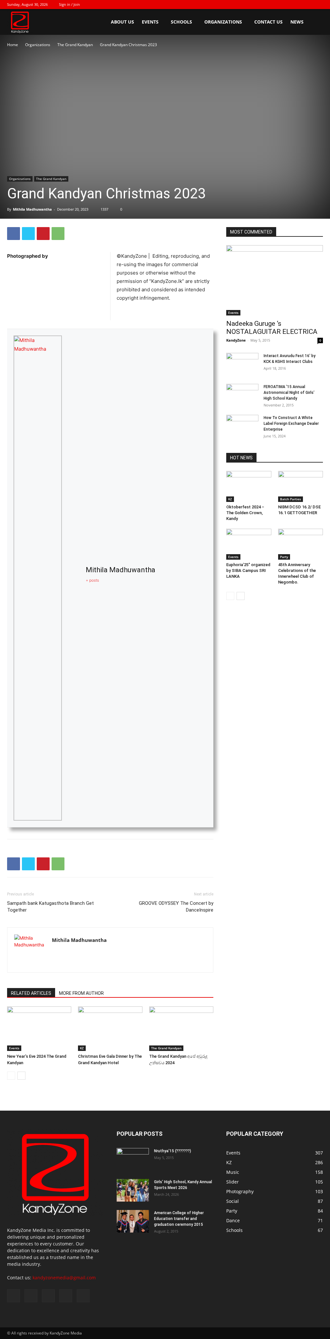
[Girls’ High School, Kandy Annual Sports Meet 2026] (133, 1190)
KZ (82, 1048)
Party (284, 557)
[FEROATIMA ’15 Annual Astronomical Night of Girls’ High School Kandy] (242, 395)
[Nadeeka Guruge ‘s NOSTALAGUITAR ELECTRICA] (274, 280)
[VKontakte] (307, 4)
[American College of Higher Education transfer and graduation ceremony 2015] (133, 1221)
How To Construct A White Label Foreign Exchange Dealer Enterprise (291, 423)
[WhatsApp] (58, 233)
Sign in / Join (69, 4)
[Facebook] (275, 4)
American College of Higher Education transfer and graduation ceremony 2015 (179, 1219)
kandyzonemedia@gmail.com (64, 1277)
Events (150, 22)
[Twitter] (286, 4)
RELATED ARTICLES (31, 993)
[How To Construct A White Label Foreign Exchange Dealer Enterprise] (242, 426)
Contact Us (268, 22)
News (297, 22)
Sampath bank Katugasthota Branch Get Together (50, 906)
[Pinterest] (43, 233)
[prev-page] (11, 1076)
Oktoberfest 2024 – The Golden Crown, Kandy (245, 513)
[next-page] (21, 1076)
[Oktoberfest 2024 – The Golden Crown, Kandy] (248, 486)
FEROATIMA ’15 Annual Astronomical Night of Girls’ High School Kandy (289, 393)
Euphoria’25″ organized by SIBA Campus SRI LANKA (248, 570)
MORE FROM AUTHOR (81, 993)
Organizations (223, 22)
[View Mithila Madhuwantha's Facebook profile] (73, 578)
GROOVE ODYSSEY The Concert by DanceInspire (176, 906)
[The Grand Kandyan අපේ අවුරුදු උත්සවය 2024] (181, 1028)
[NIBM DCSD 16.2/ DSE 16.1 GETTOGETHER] (300, 486)
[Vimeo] (297, 4)
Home (12, 44)
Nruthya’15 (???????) (172, 1151)
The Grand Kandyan (75, 44)
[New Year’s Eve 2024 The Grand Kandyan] (39, 1028)
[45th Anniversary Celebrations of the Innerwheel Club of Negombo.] (300, 544)
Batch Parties (290, 499)
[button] (315, 22)
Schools (181, 22)
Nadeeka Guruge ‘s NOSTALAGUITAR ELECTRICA (271, 327)
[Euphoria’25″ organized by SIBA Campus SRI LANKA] (248, 544)
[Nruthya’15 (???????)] (133, 1159)
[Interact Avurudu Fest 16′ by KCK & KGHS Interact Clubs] (242, 359)
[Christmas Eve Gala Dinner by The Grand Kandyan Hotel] (110, 1028)
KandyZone (236, 340)
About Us (122, 22)
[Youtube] (318, 4)
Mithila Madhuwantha (32, 209)
